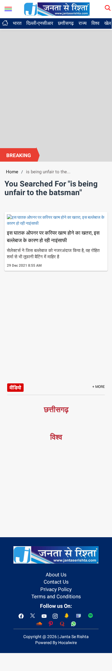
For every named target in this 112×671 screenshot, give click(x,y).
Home (12, 171)
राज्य (83, 23)
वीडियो (15, 388)
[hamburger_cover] (8, 7)
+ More (98, 387)
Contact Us (56, 582)
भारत (17, 23)
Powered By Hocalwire (56, 642)
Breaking (18, 155)
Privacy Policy (56, 589)
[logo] (57, 8)
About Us (56, 575)
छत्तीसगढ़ (66, 23)
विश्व (95, 23)
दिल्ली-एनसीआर (39, 23)
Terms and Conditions (56, 596)
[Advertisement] (56, 89)
